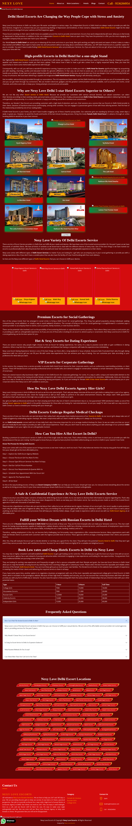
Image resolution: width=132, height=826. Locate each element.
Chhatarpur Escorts (57, 685)
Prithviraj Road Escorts (89, 729)
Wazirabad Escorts (111, 754)
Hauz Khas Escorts (46, 690)
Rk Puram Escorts (59, 705)
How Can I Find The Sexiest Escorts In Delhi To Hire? (21, 621)
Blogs (93, 3)
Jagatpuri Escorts (62, 769)
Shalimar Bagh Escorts (59, 749)
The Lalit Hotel (108, 172)
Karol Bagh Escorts (105, 690)
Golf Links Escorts (58, 729)
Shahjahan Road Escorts (105, 734)
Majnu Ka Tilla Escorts (59, 754)
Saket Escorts (92, 705)
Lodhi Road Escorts (59, 695)
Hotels (86, 3)
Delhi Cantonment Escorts (105, 725)
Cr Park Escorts (57, 720)
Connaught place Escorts (76, 685)
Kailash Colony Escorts (108, 710)
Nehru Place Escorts (64, 700)
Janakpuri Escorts (62, 690)
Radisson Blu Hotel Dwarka (108, 181)
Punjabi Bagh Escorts (104, 700)
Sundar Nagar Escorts (67, 734)
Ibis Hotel (66, 200)
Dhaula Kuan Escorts (73, 725)
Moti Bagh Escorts (111, 695)
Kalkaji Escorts (90, 690)
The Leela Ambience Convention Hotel (24, 229)
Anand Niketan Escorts (31, 715)
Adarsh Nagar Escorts (27, 759)
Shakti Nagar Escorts (94, 754)
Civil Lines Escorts (109, 744)
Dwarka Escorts (93, 685)
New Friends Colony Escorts (84, 700)
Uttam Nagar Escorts (41, 710)
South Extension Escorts (70, 715)
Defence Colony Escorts (50, 715)
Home (51, 3)
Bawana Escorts (60, 759)
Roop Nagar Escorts (42, 754)
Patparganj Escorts (31, 764)
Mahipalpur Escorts (76, 695)
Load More (66, 235)
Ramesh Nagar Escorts (61, 744)
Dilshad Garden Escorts (84, 764)
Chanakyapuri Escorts (40, 685)
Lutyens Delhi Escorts (41, 729)
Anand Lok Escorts (109, 720)
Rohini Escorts (113, 769)
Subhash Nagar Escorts (108, 705)
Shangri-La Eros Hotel (66, 124)
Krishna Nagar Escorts (49, 764)
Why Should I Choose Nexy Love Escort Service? (20, 635)
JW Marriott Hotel (23, 172)
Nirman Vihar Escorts (103, 764)
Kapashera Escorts (56, 725)
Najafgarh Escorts (40, 725)
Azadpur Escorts (75, 749)
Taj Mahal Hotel (108, 143)
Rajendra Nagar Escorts (30, 739)
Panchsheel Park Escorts (75, 720)
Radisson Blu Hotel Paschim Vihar (66, 229)
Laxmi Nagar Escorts (42, 695)
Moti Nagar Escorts (48, 700)
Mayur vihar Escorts (31, 700)
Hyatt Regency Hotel (23, 143)
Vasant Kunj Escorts (73, 710)
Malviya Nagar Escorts (93, 695)
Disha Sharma (112, 299)
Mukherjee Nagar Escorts (108, 749)
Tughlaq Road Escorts (49, 734)
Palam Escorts (26, 725)
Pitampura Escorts (42, 749)
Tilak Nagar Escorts (26, 744)
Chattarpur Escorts (42, 720)
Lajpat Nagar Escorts (25, 695)
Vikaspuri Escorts (57, 710)
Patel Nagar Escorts (43, 744)
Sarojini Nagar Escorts (89, 715)
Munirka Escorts (105, 715)
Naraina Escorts (77, 744)
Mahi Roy (57, 299)
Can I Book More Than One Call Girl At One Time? (21, 656)
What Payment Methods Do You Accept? (17, 649)
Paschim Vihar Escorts (89, 739)
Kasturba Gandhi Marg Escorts (69, 739)
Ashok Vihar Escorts (77, 754)
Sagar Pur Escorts (24, 729)
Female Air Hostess (74, 798)
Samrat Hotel (66, 172)
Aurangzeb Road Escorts (109, 729)
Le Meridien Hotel (23, 200)
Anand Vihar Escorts (66, 764)
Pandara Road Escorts (48, 739)
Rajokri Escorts (88, 725)
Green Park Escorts (30, 690)
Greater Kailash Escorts (109, 685)
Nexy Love (12, 3)
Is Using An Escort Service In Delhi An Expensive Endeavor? (24, 642)
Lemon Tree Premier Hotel (108, 210)
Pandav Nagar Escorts (97, 769)
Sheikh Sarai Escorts (25, 720)
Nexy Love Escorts (69, 823)
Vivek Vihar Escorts (108, 759)
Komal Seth (84, 299)
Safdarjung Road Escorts (30, 734)
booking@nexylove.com (111, 804)
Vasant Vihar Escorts (91, 710)
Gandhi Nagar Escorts (79, 769)
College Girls (71, 803)
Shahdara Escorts (92, 759)
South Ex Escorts (25, 710)
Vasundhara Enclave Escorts (44, 769)
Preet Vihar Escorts (76, 759)
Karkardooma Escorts (24, 769)
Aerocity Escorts (23, 685)
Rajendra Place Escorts (42, 705)
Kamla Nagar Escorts (25, 754)
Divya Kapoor (29, 299)
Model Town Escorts (25, 749)
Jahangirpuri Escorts (45, 759)
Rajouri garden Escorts (76, 705)
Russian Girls (72, 800)
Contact (101, 3)
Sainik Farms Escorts (93, 720)
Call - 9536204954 (119, 3)
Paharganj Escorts (25, 705)
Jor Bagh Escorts (73, 729)
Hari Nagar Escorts (93, 744)
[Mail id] (102, 809)
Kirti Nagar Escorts (106, 739)
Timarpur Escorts (91, 749)
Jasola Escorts (76, 690)
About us (60, 3)
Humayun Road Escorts (85, 734)
